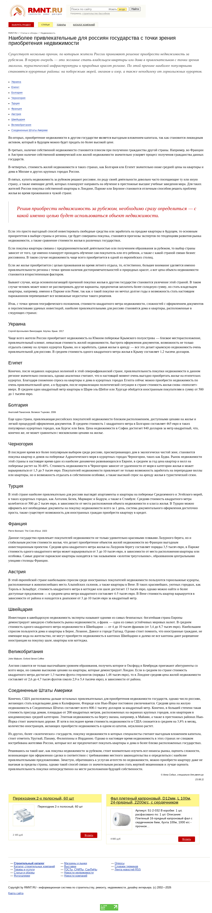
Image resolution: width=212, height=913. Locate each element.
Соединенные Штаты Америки (29, 130)
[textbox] (99, 9)
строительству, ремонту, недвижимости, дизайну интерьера (113, 887)
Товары (61, 25)
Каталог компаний (84, 25)
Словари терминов (126, 866)
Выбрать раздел (21, 25)
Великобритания (21, 124)
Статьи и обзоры (24, 872)
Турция (15, 103)
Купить (89, 835)
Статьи (45, 25)
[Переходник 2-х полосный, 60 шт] (23, 825)
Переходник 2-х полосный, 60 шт (43, 798)
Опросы (119, 863)
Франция (16, 108)
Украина (16, 81)
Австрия (16, 114)
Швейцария (18, 119)
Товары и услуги (24, 869)
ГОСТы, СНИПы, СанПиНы (80, 869)
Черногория (18, 98)
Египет (15, 87)
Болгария (17, 92)
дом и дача (57, 14)
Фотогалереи (22, 875)
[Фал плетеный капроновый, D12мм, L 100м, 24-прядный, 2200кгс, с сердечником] (121, 828)
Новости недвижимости (79, 872)
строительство (34, 14)
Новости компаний (75, 875)
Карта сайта (15, 893)
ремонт (46, 14)
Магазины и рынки (75, 863)
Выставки (70, 866)
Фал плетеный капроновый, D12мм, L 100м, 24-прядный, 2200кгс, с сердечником (151, 800)
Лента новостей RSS (128, 869)
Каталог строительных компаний (34, 866)
